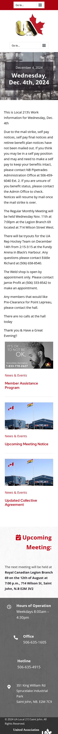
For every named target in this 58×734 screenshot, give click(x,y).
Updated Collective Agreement (21, 502)
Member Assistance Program (21, 385)
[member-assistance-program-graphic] (29, 343)
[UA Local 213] (29, 404)
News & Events (16, 375)
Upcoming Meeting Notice (26, 444)
